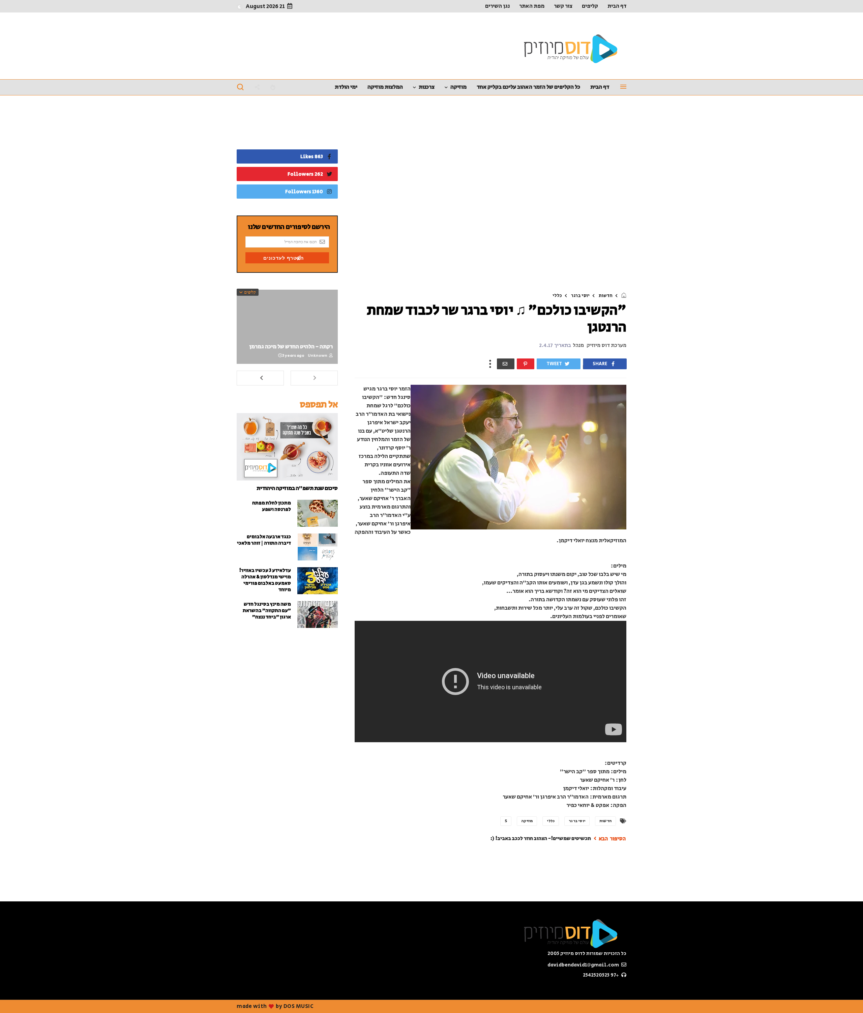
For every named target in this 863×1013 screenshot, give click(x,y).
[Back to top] (16, 997)
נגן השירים (497, 6)
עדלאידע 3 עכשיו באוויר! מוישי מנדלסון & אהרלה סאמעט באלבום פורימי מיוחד (265, 580)
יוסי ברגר (580, 295)
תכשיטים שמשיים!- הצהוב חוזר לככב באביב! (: (540, 838)
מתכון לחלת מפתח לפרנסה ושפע (271, 506)
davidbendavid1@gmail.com (583, 964)
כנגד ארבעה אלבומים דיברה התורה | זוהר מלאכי (264, 540)
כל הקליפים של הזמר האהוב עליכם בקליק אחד (528, 87)
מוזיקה (458, 87)
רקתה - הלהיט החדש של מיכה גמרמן (291, 347)
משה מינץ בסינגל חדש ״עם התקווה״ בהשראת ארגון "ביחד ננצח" (267, 610)
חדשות (606, 295)
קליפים (590, 6)
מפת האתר (531, 6)
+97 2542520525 (601, 975)
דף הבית (616, 6)
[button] (239, 6)
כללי (557, 295)
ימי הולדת (346, 87)
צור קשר (563, 6)
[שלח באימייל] (505, 363)
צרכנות (427, 87)
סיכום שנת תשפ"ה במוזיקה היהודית (297, 488)
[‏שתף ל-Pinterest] (525, 363)
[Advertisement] (490, 195)
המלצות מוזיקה (385, 87)
